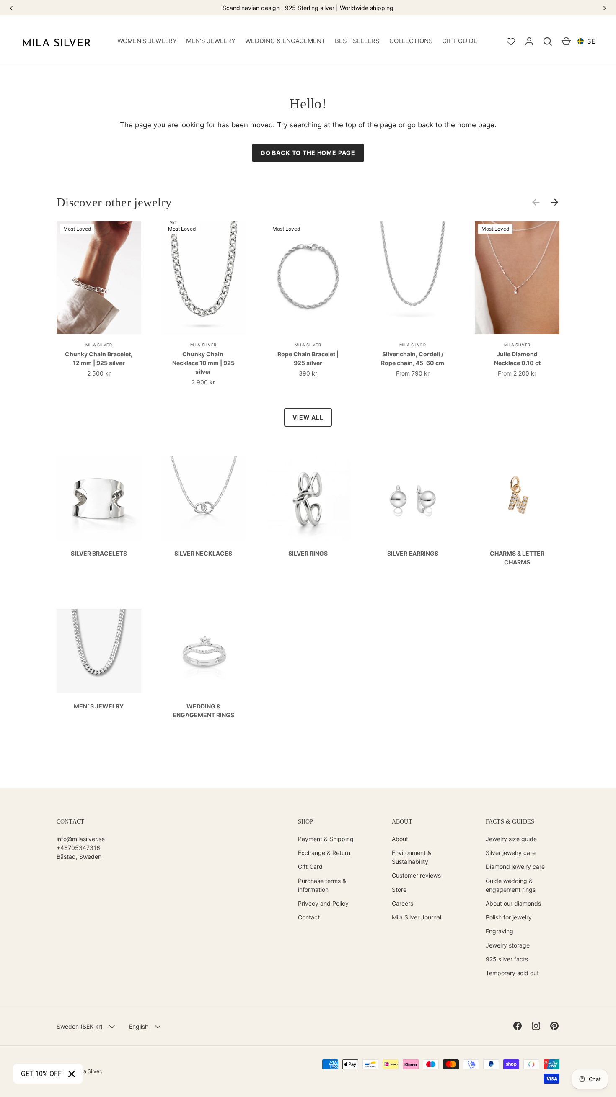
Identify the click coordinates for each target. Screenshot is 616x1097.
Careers (402, 903)
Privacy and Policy (323, 903)
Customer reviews (416, 875)
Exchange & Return (324, 852)
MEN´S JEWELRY (99, 706)
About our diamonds (513, 903)
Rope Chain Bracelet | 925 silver (308, 358)
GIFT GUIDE (459, 41)
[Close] (71, 1074)
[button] (547, 41)
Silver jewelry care (511, 852)
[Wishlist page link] (511, 41)
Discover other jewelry (114, 202)
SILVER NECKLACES (203, 553)
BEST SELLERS (357, 41)
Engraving (499, 931)
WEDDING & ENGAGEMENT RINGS (203, 710)
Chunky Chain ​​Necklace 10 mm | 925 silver (203, 362)
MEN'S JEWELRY (211, 41)
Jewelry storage (508, 945)
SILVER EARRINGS (412, 553)
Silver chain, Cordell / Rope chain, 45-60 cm (412, 358)
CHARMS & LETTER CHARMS (517, 558)
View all (308, 417)
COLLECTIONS (411, 41)
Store (399, 889)
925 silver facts (507, 959)
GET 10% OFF (41, 1074)
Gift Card (310, 866)
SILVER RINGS (308, 553)
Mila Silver (88, 1071)
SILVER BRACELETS (99, 553)
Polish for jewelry (509, 917)
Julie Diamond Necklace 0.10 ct (517, 358)
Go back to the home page (308, 152)
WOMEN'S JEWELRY (147, 41)
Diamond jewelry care (515, 866)
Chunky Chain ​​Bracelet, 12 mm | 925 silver (98, 358)
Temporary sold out (512, 972)
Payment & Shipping (326, 838)
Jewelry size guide (511, 838)
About (400, 838)
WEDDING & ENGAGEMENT (285, 41)
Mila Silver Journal (416, 917)
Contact (309, 917)
